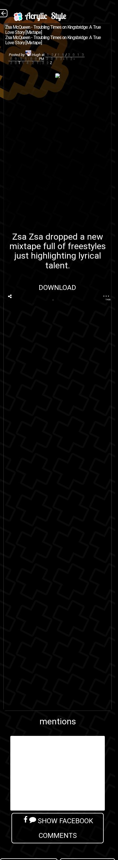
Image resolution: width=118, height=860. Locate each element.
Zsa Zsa (27, 237)
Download (57, 287)
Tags (108, 299)
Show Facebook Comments (64, 828)
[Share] (10, 296)
